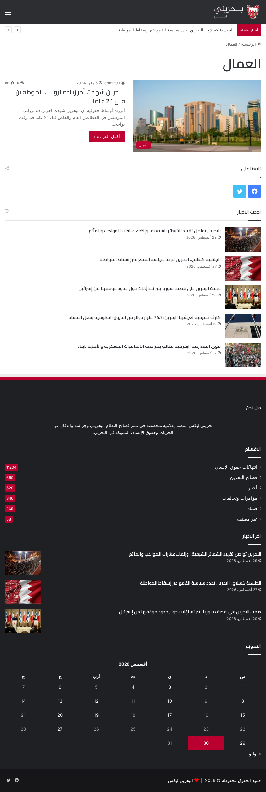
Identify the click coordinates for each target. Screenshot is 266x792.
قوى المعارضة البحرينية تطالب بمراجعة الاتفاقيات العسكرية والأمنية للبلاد (149, 346)
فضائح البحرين (243, 477)
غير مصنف (247, 519)
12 (96, 701)
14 (23, 701)
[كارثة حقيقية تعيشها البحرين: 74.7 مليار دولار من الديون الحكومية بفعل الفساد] (243, 326)
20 (60, 715)
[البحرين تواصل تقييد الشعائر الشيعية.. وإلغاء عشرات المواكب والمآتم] (243, 239)
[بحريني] (230, 12)
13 (60, 701)
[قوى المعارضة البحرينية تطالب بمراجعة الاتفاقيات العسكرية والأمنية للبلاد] (243, 355)
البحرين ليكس (180, 780)
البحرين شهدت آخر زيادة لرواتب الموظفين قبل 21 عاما (70, 96)
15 (242, 715)
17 (169, 715)
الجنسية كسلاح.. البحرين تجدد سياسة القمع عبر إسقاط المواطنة (160, 259)
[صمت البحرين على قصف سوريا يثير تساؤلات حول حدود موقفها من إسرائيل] (243, 297)
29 (242, 743)
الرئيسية (249, 44)
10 (169, 701)
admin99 (112, 83)
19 (96, 715)
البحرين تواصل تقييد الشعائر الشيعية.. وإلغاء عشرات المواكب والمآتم (155, 230)
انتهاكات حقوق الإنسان (236, 467)
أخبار (252, 487)
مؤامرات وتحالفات (239, 498)
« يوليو (255, 753)
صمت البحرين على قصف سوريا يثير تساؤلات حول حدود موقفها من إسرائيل (150, 288)
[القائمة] (8, 14)
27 (59, 729)
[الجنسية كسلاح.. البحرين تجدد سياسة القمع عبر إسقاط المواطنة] (243, 268)
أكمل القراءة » (106, 136)
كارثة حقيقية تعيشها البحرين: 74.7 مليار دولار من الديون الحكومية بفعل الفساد (145, 317)
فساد (252, 508)
